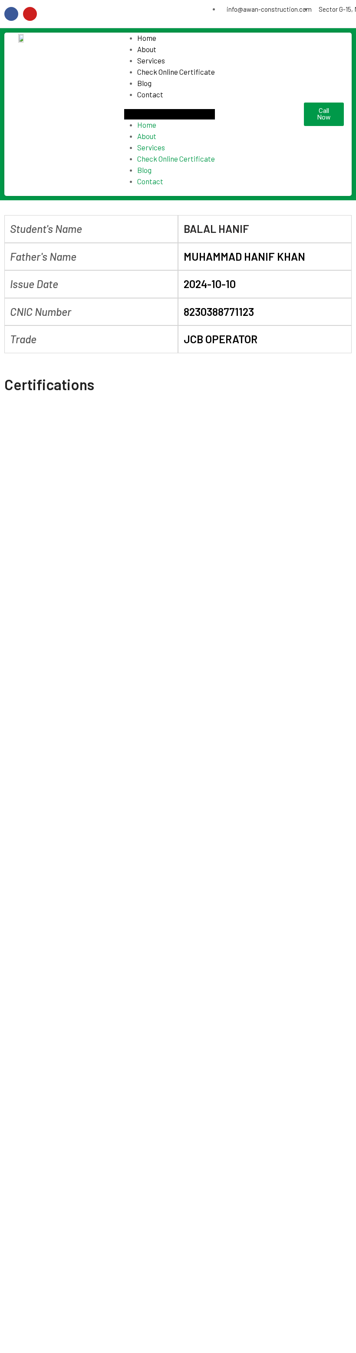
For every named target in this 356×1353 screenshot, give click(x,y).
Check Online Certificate (176, 71)
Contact (150, 94)
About (146, 49)
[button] (169, 114)
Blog (144, 83)
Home (146, 37)
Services (151, 60)
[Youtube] (30, 14)
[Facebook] (11, 14)
